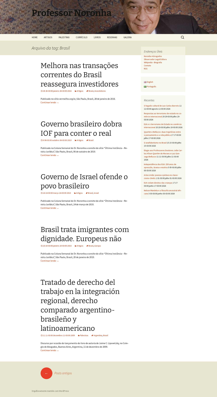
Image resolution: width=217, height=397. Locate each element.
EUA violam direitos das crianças (158, 182)
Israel (96, 193)
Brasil (91, 91)
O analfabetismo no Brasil (155, 142)
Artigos (80, 91)
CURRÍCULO (81, 37)
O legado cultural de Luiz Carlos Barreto (161, 105)
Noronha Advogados (153, 56)
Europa (97, 245)
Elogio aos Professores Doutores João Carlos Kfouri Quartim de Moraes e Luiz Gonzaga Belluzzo (163, 153)
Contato (147, 65)
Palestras (84, 335)
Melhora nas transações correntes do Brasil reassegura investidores (80, 74)
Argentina (98, 335)
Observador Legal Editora (155, 59)
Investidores (100, 91)
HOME (34, 37)
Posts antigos (58, 373)
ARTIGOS (48, 37)
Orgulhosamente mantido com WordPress (50, 391)
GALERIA (128, 37)
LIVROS (97, 37)
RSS (145, 68)
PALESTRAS (64, 37)
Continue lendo (50, 102)
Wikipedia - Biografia (153, 62)
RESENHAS (112, 37)
